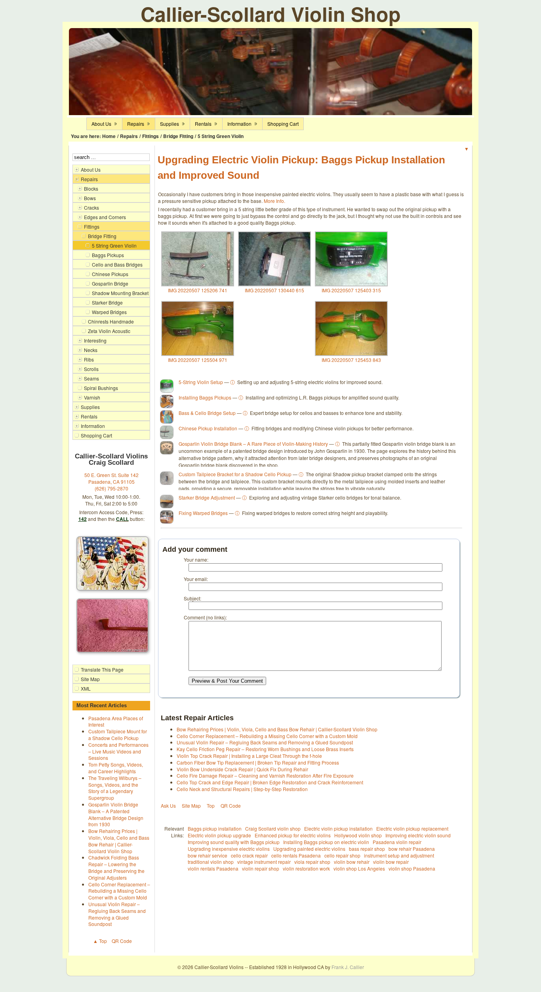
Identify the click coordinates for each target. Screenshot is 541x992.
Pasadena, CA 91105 (111, 481)
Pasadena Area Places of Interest (115, 721)
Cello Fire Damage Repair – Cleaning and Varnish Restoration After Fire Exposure (265, 775)
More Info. (274, 200)
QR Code (122, 940)
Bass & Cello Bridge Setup (207, 412)
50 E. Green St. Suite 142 (111, 474)
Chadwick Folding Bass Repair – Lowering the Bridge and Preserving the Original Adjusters (116, 867)
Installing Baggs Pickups (205, 397)
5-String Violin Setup (201, 382)
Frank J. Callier (347, 967)
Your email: (196, 579)
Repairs (129, 136)
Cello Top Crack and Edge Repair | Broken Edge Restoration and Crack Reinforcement (270, 782)
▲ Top (100, 940)
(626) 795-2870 (111, 488)
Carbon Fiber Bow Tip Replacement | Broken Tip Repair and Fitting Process (258, 762)
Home (109, 136)
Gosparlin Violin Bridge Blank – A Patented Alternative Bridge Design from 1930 (115, 814)
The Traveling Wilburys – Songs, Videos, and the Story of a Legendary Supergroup (114, 787)
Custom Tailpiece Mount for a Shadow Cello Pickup (117, 734)
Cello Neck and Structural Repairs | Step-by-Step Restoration (242, 789)
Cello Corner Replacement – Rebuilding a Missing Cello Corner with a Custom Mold (119, 891)
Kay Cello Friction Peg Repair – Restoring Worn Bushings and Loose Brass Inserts (265, 749)
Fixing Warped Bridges (203, 512)
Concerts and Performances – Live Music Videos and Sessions (118, 751)
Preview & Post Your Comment (227, 681)
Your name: (196, 559)
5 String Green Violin (221, 136)
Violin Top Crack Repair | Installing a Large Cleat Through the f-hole (249, 755)
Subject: (192, 598)
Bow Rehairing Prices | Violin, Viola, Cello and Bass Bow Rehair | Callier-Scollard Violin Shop (118, 840)
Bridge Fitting (178, 136)
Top (211, 805)
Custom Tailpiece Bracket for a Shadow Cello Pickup (235, 474)
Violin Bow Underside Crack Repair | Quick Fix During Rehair (242, 769)
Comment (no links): (205, 617)
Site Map (191, 805)
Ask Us (168, 805)
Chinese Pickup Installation (208, 428)
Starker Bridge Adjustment (207, 497)
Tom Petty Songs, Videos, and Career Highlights (115, 767)
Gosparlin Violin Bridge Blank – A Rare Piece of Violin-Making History (253, 443)
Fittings (150, 136)
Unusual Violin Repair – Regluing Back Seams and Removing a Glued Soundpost (117, 914)
